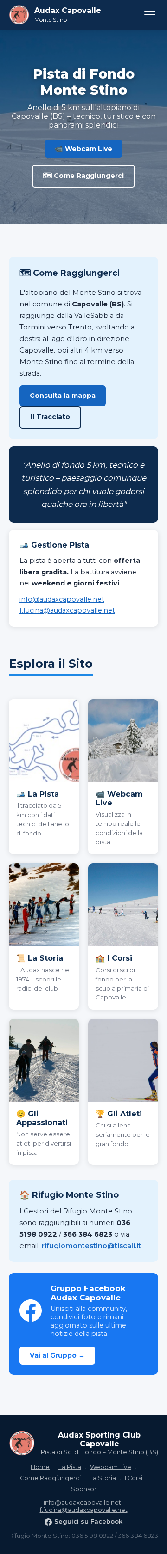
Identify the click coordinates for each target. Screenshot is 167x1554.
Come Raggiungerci (50, 1478)
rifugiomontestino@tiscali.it (91, 1246)
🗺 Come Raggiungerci (83, 175)
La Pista (69, 1466)
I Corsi (133, 1478)
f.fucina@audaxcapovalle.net (67, 610)
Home (40, 1466)
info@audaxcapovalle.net (61, 599)
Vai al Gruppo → (57, 1355)
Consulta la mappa (63, 395)
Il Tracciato (50, 417)
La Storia (103, 1478)
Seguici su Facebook (88, 1521)
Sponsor (83, 1489)
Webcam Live (110, 1466)
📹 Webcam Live (83, 149)
